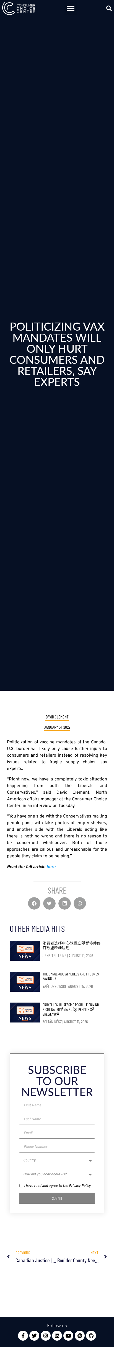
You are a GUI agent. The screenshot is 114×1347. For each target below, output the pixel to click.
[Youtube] (68, 1336)
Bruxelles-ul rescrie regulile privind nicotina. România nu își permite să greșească (71, 1009)
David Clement (57, 716)
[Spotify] (80, 1336)
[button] (70, 8)
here (51, 867)
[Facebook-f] (23, 1336)
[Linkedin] (57, 1336)
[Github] (91, 1336)
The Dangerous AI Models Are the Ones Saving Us (71, 976)
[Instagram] (46, 1336)
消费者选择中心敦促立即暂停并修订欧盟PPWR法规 (72, 945)
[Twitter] (34, 1336)
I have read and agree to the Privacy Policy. (57, 1186)
